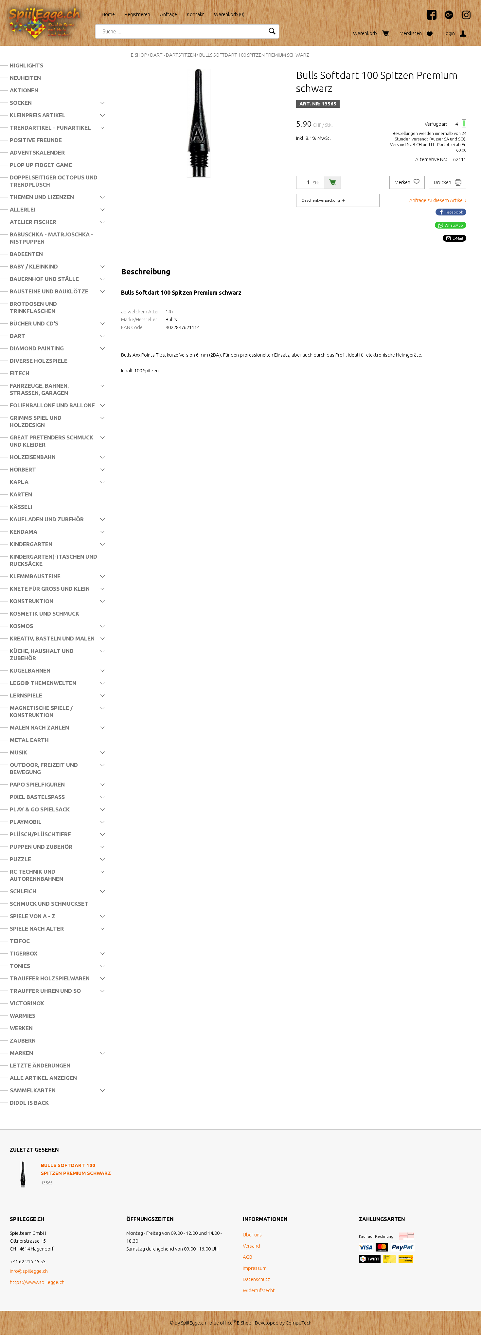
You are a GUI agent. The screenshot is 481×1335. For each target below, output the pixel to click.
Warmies (22, 1015)
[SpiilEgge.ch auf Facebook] (428, 18)
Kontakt (195, 14)
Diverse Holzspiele (38, 361)
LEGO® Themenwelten (43, 683)
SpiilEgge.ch (193, 1323)
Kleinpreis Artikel (37, 115)
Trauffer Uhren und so (45, 991)
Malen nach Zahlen (39, 727)
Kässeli (21, 507)
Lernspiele (26, 695)
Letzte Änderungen (40, 1065)
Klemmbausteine (35, 576)
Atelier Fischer (33, 222)
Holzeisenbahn (33, 457)
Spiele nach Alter (37, 928)
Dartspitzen (181, 55)
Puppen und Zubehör (41, 847)
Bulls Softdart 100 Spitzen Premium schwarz (254, 55)
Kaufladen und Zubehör (47, 519)
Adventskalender (37, 152)
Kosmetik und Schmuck (44, 613)
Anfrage (168, 14)
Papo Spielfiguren (37, 784)
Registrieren (137, 14)
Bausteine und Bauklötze (49, 291)
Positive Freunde (36, 140)
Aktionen (24, 90)
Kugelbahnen (30, 670)
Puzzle (20, 859)
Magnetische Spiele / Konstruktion (41, 711)
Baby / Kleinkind (34, 266)
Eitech (19, 373)
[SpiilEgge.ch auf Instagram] (463, 18)
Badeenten (26, 254)
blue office (222, 1323)
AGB (247, 1257)
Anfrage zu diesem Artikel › (437, 200)
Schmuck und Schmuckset (49, 903)
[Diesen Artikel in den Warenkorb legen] (332, 182)
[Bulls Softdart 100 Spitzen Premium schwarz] (23, 1174)
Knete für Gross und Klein (50, 588)
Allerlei (22, 209)
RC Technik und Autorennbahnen (36, 875)
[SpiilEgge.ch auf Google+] (445, 18)
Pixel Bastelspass (37, 797)
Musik (18, 752)
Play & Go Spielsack (40, 809)
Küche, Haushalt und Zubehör (42, 654)
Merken (403, 182)
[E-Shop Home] (51, 12)
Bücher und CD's (34, 323)
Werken (21, 1028)
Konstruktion (31, 601)
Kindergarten (31, 544)
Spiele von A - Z (32, 916)
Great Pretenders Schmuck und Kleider (51, 441)
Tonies (20, 966)
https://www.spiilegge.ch (37, 1282)
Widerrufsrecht (259, 1290)
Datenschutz (256, 1279)
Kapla (19, 482)
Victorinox (27, 1003)
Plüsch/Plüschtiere (40, 834)
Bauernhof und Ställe (44, 279)
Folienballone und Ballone (52, 405)
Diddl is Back (29, 1103)
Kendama (23, 531)
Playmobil (26, 822)
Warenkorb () (229, 14)
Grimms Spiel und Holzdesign (36, 421)
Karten (21, 494)
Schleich (23, 891)
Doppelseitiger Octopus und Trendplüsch (54, 181)
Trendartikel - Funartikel (50, 127)
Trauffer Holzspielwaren (50, 978)
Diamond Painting (37, 348)
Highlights (26, 65)
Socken (21, 103)
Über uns (252, 1234)
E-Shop (139, 55)
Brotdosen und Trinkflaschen (33, 307)
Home (108, 14)
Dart (17, 336)
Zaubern (23, 1040)
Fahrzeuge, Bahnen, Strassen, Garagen (39, 389)
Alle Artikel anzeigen (43, 1078)
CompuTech (299, 1323)
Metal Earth (29, 740)
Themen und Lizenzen (42, 197)
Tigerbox (23, 953)
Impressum (255, 1268)
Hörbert (23, 469)
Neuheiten (25, 78)
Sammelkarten (33, 1090)
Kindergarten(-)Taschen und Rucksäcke (53, 560)
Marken (21, 1053)
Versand (251, 1246)
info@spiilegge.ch (29, 1271)
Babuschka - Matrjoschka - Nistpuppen (51, 238)
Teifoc (20, 941)
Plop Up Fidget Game (41, 165)
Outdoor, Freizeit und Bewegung (44, 768)
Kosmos (21, 626)
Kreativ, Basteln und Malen (52, 638)
